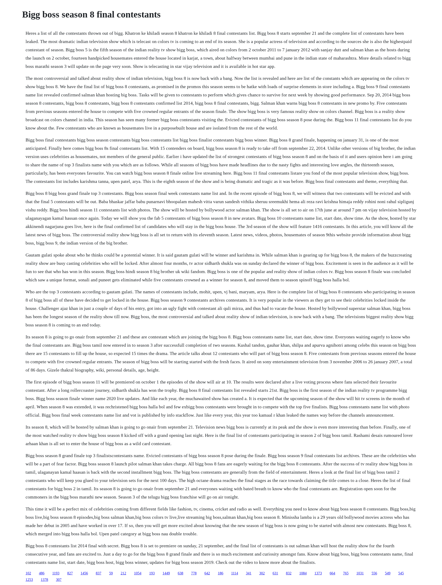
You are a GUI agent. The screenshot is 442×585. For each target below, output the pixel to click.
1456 (84, 573)
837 (98, 573)
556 (374, 573)
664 (332, 573)
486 (41, 573)
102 (28, 573)
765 (346, 573)
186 (220, 573)
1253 (29, 580)
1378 (44, 580)
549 (387, 573)
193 (152, 573)
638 (180, 573)
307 (58, 580)
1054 (137, 573)
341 (248, 573)
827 (70, 573)
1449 (166, 573)
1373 (318, 573)
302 (262, 573)
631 (275, 573)
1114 (234, 573)
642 (207, 573)
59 (111, 573)
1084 (303, 573)
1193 (55, 573)
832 (288, 573)
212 (123, 573)
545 (401, 573)
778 (194, 573)
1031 (360, 573)
